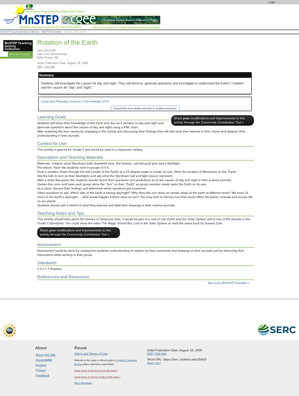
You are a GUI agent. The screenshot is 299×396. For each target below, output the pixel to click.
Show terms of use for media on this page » (97, 377)
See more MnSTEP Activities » (229, 283)
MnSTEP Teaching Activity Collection (20, 31)
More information (83, 383)
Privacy (41, 370)
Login (271, 2)
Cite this (50, 66)
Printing (41, 365)
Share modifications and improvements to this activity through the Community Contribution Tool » (209, 120)
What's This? (154, 363)
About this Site (46, 355)
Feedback (42, 375)
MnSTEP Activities (51, 31)
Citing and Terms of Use (91, 353)
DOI (39, 66)
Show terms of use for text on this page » (96, 370)
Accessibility (44, 360)
